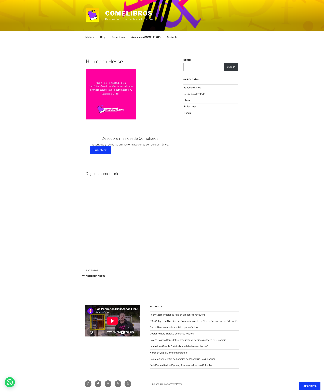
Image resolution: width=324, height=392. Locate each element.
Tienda (187, 112)
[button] (10, 382)
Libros (186, 100)
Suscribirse (100, 150)
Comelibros (129, 13)
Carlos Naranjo (158, 327)
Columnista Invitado (194, 93)
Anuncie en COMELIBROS (145, 37)
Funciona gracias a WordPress (166, 383)
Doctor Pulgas (157, 333)
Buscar (187, 59)
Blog (102, 37)
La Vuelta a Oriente (160, 346)
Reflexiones (189, 106)
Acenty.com (156, 314)
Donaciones (118, 37)
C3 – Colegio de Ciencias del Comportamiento (174, 321)
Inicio (88, 37)
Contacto (172, 37)
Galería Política (158, 340)
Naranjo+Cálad (158, 352)
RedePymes (156, 365)
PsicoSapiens (157, 358)
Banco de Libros (192, 87)
